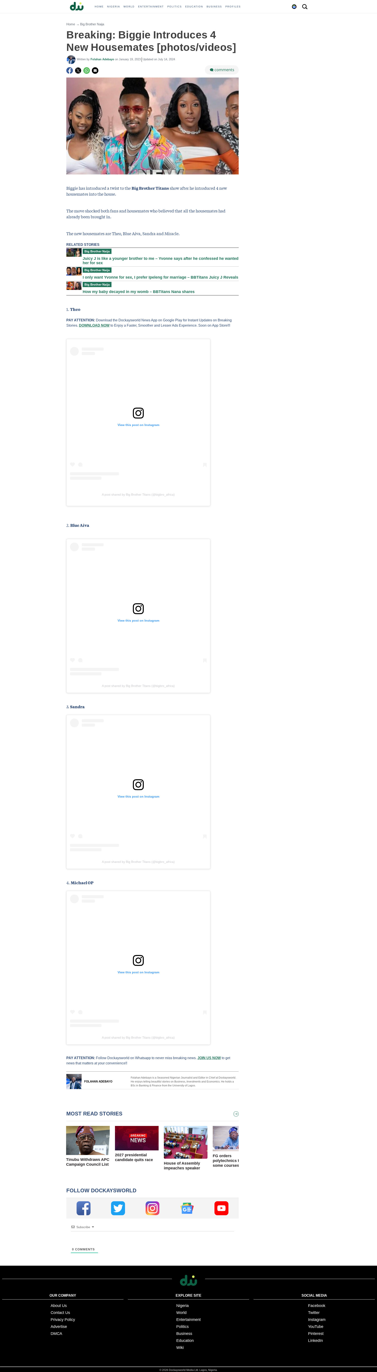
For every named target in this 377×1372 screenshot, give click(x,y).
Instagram (317, 1319)
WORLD (129, 6)
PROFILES (233, 6)
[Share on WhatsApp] (86, 70)
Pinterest (316, 1333)
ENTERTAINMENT (151, 6)
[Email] (95, 70)
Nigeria (182, 1305)
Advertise (59, 1326)
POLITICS (174, 6)
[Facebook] (69, 70)
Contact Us (60, 1312)
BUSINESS (214, 6)
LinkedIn (315, 1340)
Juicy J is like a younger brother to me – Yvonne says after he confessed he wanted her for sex (160, 260)
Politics (182, 1326)
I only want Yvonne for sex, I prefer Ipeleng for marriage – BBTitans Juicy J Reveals (160, 277)
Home (70, 24)
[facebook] (84, 1208)
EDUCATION (194, 6)
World (181, 1312)
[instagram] (152, 1208)
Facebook (316, 1305)
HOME (99, 6)
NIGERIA (113, 6)
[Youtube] (221, 1208)
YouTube (315, 1326)
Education (185, 1340)
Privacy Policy (63, 1319)
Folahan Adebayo (103, 59)
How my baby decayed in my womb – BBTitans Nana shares (139, 292)
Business (184, 1333)
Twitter (314, 1312)
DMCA (56, 1333)
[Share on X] (78, 70)
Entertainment (188, 1319)
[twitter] (118, 1208)
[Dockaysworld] (78, 7)
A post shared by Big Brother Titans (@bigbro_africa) (138, 494)
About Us (59, 1305)
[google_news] (187, 1208)
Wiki (180, 1347)
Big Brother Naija (92, 24)
